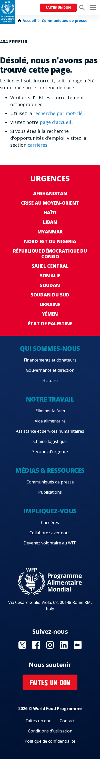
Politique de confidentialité (50, 741)
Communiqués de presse (64, 20)
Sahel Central (50, 266)
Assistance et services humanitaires (50, 431)
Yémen (50, 314)
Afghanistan (50, 193)
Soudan (50, 285)
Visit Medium (78, 645)
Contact (67, 721)
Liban (50, 222)
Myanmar (50, 232)
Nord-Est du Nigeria (50, 241)
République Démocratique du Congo (50, 253)
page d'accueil (56, 122)
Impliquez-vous (49, 511)
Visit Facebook (36, 645)
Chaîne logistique (50, 441)
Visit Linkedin (64, 645)
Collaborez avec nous (50, 533)
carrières (37, 145)
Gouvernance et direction (50, 370)
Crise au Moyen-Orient (50, 203)
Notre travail (50, 399)
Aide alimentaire (50, 421)
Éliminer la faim (50, 411)
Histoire (50, 380)
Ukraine (50, 304)
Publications (50, 492)
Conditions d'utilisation (50, 731)
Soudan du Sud (50, 295)
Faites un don (58, 7)
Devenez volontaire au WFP (50, 543)
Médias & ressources (50, 470)
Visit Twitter (22, 645)
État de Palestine (50, 323)
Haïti (50, 212)
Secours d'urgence (50, 451)
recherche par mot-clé (58, 113)
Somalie (50, 275)
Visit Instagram (50, 645)
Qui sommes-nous (50, 348)
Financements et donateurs (50, 360)
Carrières (50, 522)
